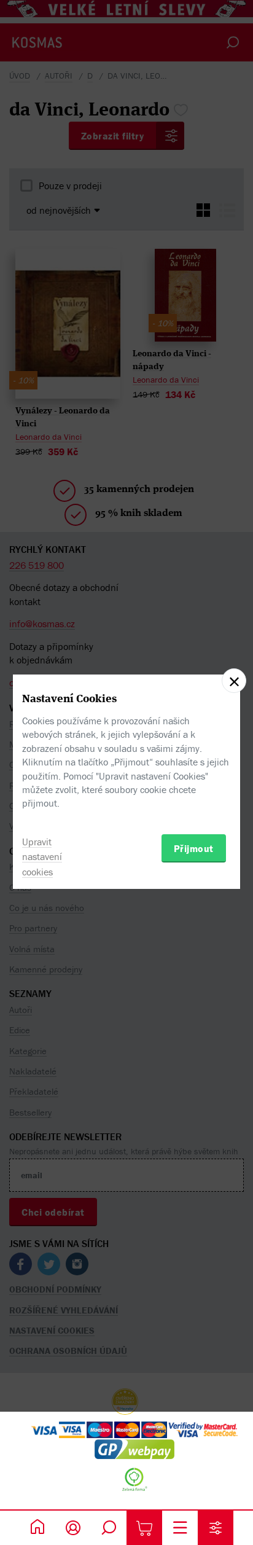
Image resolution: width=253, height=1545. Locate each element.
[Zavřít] (234, 680)
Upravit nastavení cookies (42, 856)
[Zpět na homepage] (37, 1528)
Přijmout (194, 848)
